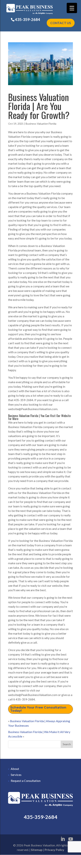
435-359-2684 (27, 19)
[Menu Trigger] (72, 8)
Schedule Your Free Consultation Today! (38, 709)
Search (67, 744)
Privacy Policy (54, 849)
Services (16, 774)
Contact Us (60, 23)
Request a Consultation (25, 780)
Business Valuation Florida (41, 123)
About (15, 768)
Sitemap (37, 849)
